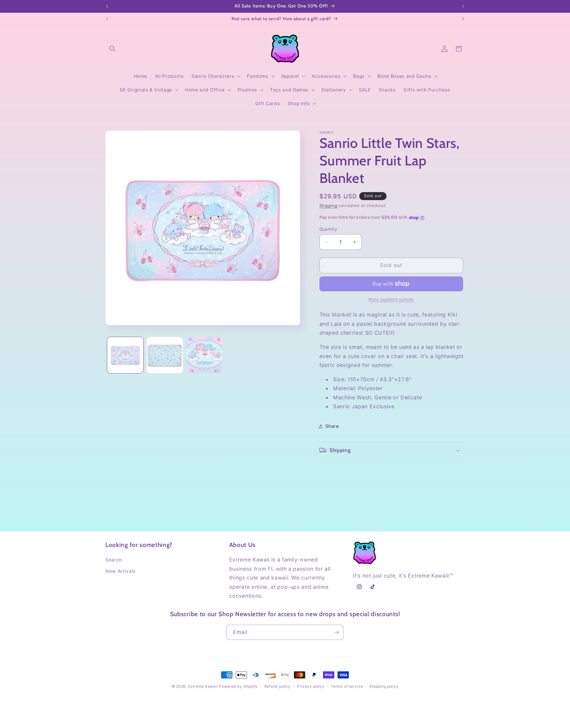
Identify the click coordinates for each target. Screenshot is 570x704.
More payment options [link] (391, 299)
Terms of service (347, 686)
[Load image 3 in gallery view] (204, 355)
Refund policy (278, 686)
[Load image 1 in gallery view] (125, 355)
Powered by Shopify (238, 686)
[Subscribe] (336, 632)
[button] (112, 49)
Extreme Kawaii (203, 686)
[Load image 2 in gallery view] (165, 355)
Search (113, 560)
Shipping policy (384, 686)
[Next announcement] (463, 6)
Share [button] (332, 426)
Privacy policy (310, 686)
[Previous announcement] (107, 6)
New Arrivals (120, 571)
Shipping (328, 205)
